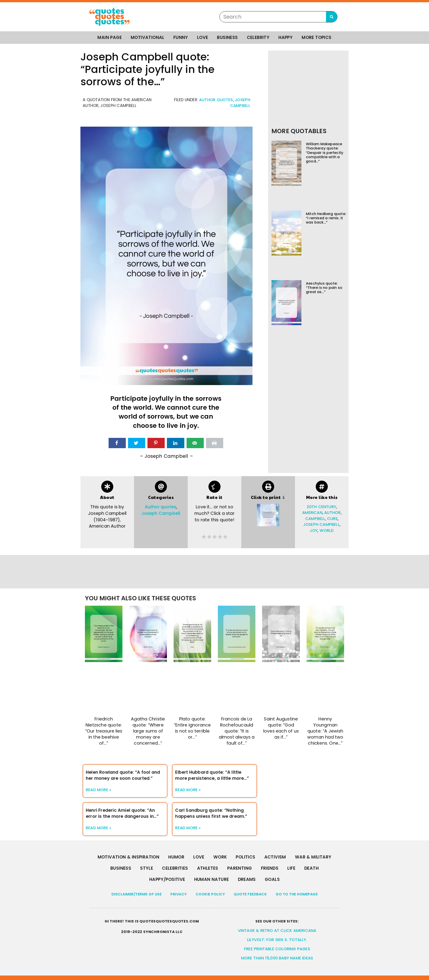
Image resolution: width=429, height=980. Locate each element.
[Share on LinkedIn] (175, 443)
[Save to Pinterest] (156, 443)
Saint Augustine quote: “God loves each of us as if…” (281, 728)
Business (227, 37)
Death (311, 868)
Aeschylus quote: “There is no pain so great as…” (324, 287)
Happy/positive (167, 879)
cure (332, 518)
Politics (245, 857)
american (312, 512)
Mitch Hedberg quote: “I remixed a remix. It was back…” (326, 218)
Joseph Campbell (161, 513)
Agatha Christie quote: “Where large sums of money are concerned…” (148, 731)
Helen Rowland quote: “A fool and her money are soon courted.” (123, 775)
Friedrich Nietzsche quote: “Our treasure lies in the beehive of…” (103, 731)
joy (314, 530)
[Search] (331, 16)
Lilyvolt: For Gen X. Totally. (277, 939)
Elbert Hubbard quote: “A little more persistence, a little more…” (212, 775)
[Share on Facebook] (117, 443)
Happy (285, 37)
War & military (313, 857)
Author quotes (216, 99)
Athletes (207, 868)
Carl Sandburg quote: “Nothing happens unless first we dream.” (211, 813)
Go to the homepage (297, 894)
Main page (109, 37)
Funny (180, 37)
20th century (321, 506)
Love (202, 37)
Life (291, 868)
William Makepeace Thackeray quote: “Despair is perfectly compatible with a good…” (324, 152)
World (327, 530)
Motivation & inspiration (129, 857)
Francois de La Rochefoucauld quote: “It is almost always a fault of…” (237, 731)
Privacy (178, 894)
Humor (176, 857)
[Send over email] (195, 443)
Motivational (147, 37)
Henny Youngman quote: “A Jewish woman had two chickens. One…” (325, 731)
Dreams (247, 879)
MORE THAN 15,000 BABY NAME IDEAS (277, 958)
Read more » (98, 790)
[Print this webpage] (214, 443)
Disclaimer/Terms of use (136, 894)
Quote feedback (250, 894)
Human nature (211, 879)
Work (220, 857)
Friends (270, 868)
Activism (275, 857)
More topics (316, 37)
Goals (272, 879)
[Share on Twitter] (136, 443)
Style (146, 868)
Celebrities (175, 868)
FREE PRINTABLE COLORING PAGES (277, 949)
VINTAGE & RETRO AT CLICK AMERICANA (277, 930)
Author (332, 512)
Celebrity (258, 37)
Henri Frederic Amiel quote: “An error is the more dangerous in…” (122, 813)
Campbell (315, 518)
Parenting (239, 868)
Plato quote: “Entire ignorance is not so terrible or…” (192, 728)
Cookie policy (210, 894)
